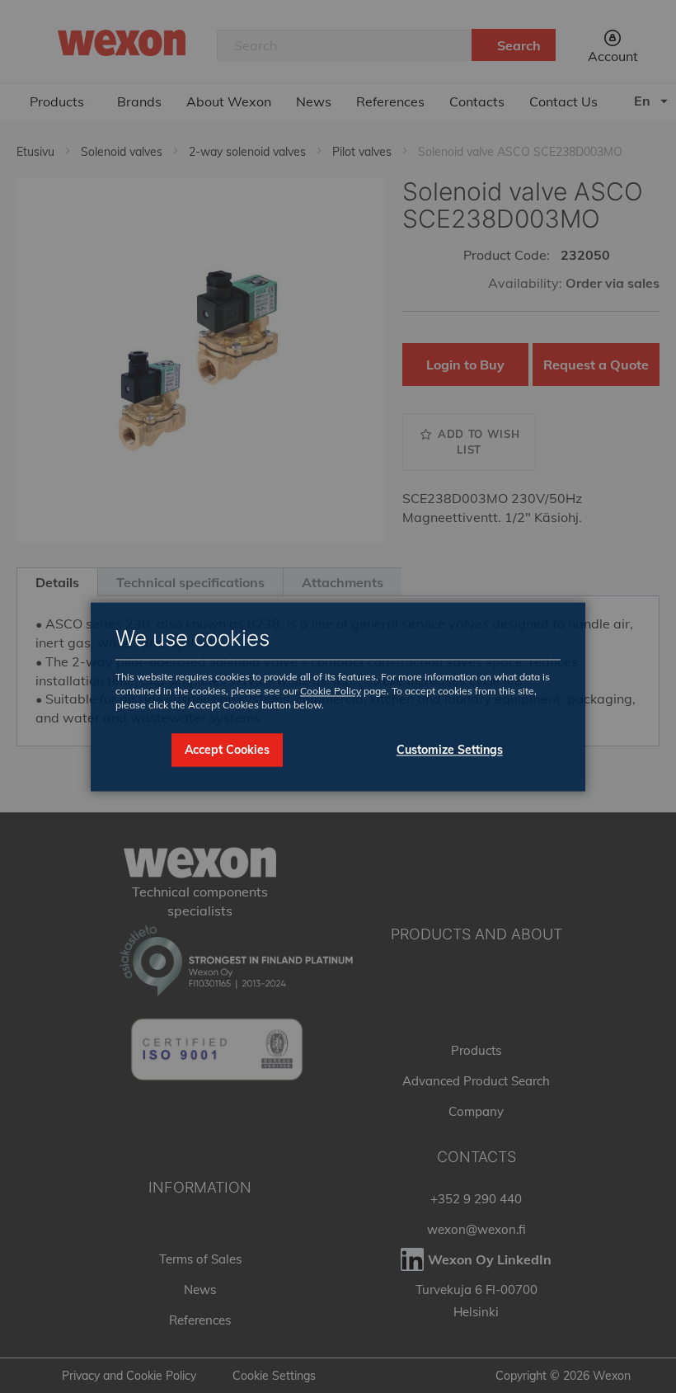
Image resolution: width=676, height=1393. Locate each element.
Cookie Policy (330, 691)
